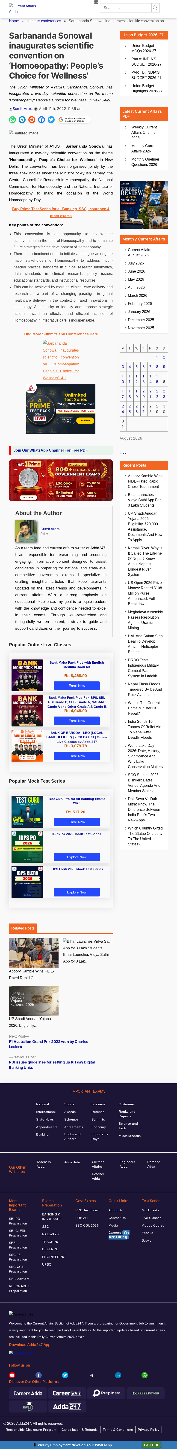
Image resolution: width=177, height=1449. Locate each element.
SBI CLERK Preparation (18, 1233)
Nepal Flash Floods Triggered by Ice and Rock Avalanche (145, 689)
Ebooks (147, 1233)
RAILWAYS (50, 1234)
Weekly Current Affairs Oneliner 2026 (144, 132)
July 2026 (136, 263)
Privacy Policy (148, 1429)
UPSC (46, 1264)
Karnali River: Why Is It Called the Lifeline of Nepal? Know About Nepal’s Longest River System (145, 561)
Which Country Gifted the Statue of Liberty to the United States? (145, 836)
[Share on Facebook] (41, 119)
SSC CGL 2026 (87, 1225)
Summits (98, 1119)
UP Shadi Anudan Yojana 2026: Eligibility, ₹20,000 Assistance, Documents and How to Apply (145, 526)
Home (14, 21)
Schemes (71, 1119)
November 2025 (141, 328)
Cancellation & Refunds (80, 1429)
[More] (96, 3)
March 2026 (137, 296)
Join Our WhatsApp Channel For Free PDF (51, 450)
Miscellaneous (130, 1136)
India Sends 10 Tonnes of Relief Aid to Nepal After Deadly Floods (144, 729)
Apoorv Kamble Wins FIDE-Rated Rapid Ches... (31, 974)
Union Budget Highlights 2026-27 (146, 88)
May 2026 (136, 279)
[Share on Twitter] (51, 119)
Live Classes (151, 1218)
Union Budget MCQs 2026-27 (143, 48)
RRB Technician (87, 1210)
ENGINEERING (54, 1257)
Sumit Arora (23, 108)
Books (146, 1240)
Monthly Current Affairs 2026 (144, 148)
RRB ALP (82, 1218)
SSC (45, 1226)
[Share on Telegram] (22, 119)
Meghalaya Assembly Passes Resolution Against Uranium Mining (145, 620)
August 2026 (139, 252)
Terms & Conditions (118, 1429)
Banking (42, 1134)
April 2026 (136, 287)
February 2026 (140, 304)
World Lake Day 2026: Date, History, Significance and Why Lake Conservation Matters (145, 756)
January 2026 (139, 312)
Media (113, 1225)
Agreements (73, 1127)
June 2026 (136, 271)
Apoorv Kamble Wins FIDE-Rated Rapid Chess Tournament (145, 481)
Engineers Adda (127, 1164)
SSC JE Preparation (18, 1257)
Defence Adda (98, 1176)
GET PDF (151, 1445)
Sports (69, 1104)
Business (98, 1104)
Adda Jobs (72, 1162)
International (46, 1112)
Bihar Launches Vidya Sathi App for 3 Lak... (86, 958)
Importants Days (99, 1136)
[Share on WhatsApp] (12, 119)
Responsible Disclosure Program (31, 1429)
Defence (97, 1112)
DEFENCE (50, 1249)
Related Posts (22, 928)
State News (45, 1119)
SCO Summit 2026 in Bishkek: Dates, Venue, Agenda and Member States (145, 783)
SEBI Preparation (18, 1245)
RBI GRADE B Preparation (20, 1288)
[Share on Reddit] (31, 119)
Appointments (46, 1127)
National (42, 1104)
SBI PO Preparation (18, 1221)
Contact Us (117, 1218)
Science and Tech (128, 1126)
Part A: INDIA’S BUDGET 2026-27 (146, 61)
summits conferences (44, 21)
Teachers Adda (44, 1164)
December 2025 (141, 320)
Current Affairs (98, 1164)
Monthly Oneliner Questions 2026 (145, 162)
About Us (116, 1210)
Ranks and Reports (127, 1114)
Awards (70, 1112)
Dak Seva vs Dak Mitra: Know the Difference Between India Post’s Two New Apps (144, 809)
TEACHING (50, 1242)
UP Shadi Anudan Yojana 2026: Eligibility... (30, 1022)
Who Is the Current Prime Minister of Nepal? (144, 708)
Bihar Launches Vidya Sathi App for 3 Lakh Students (144, 500)
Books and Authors (72, 1136)
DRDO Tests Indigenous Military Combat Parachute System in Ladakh (143, 668)
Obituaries (127, 1104)
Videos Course (153, 1225)
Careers (119, 1234)
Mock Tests (150, 1210)
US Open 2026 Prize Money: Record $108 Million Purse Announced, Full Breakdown (145, 593)
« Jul (123, 452)
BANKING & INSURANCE (52, 1216)
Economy (98, 1127)
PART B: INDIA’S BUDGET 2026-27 (146, 75)
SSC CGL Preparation (18, 1269)
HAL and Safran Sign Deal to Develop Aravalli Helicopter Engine (145, 644)
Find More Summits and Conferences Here (61, 334)
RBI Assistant (19, 1279)
